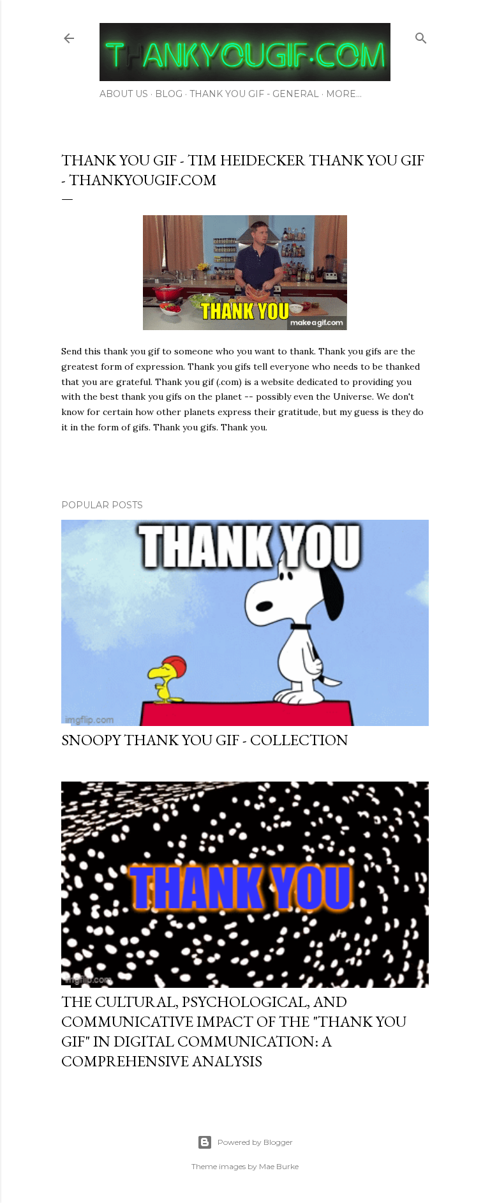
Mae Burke (279, 1166)
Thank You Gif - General (254, 94)
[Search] (421, 35)
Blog (168, 94)
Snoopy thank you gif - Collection (204, 740)
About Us (124, 94)
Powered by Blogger (255, 1142)
